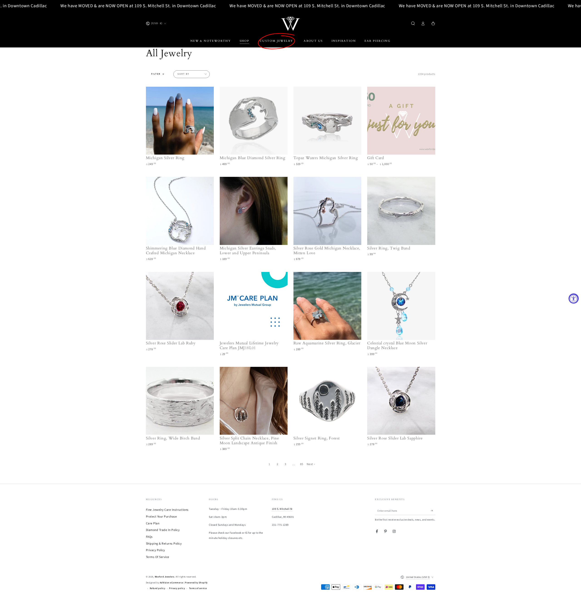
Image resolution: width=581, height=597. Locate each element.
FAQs (149, 537)
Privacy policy (177, 588)
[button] (413, 23)
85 (301, 464)
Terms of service (198, 588)
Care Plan (153, 523)
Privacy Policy (155, 550)
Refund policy (157, 588)
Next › (311, 464)
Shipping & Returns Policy (164, 543)
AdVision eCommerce (171, 582)
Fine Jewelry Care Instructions (167, 510)
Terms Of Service (157, 557)
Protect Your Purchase (161, 516)
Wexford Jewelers (164, 576)
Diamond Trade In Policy (163, 530)
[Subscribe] (433, 510)
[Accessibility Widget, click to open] (574, 299)
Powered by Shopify (196, 582)
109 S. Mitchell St (282, 509)
